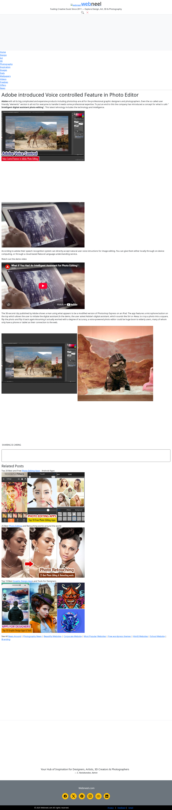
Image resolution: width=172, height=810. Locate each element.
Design (3, 55)
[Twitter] (73, 796)
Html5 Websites (140, 636)
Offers (3, 85)
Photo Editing (15, 526)
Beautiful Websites (53, 636)
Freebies (4, 82)
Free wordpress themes (119, 636)
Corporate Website (73, 636)
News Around (14, 636)
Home (3, 52)
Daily (2, 73)
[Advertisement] (86, 32)
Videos (3, 79)
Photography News (32, 636)
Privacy (111, 807)
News (2, 88)
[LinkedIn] (107, 796)
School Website (157, 636)
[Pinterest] (82, 796)
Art (1, 58)
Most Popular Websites (95, 636)
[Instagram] (90, 796)
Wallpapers (5, 76)
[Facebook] (65, 796)
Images (3, 70)
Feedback (122, 807)
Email (131, 807)
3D (1, 61)
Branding (6, 639)
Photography (6, 64)
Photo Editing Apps (31, 470)
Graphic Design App (22, 581)
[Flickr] (98, 796)
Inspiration (5, 67)
